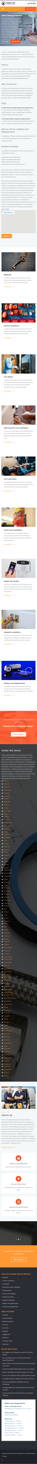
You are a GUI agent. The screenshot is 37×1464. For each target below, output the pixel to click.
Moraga (6, 1022)
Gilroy (5, 980)
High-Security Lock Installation (11, 1287)
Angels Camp (8, 870)
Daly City (6, 965)
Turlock (6, 918)
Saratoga (7, 983)
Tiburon (6, 781)
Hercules (6, 897)
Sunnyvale (7, 968)
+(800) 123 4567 (18, 734)
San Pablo (7, 811)
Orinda (6, 1019)
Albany (6, 808)
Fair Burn (5, 1325)
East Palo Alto (8, 957)
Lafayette (7, 1016)
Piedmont (7, 855)
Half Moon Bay (8, 947)
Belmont (6, 939)
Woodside (7, 941)
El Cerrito (6, 805)
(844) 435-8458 (31, 3)
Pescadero (7, 1048)
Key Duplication (7, 1290)
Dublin (6, 1046)
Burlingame (7, 1001)
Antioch (6, 1072)
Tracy (5, 915)
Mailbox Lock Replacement (10, 1303)
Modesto (6, 906)
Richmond (7, 787)
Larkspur (6, 829)
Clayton (6, 1028)
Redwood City (8, 989)
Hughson (6, 894)
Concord (6, 1061)
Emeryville (7, 802)
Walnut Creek (8, 1058)
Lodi (5, 909)
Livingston (7, 876)
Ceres (5, 858)
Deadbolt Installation (9, 1300)
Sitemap (5, 1456)
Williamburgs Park (8, 1321)
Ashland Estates (7, 1318)
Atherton (6, 954)
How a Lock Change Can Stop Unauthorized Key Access (19, 1375)
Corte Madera (8, 823)
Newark (6, 798)
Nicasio (6, 844)
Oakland (6, 819)
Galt (5, 927)
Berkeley (6, 816)
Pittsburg (7, 1013)
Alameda (6, 793)
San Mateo (7, 986)
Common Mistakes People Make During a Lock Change (18, 1369)
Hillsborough (8, 962)
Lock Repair (6, 1284)
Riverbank (7, 888)
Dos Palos (7, 891)
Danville (6, 1076)
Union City (7, 796)
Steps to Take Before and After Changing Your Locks (18, 1372)
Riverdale (6, 933)
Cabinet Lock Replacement (10, 1307)
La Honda (7, 1052)
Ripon (5, 923)
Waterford (7, 882)
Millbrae (6, 944)
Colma (6, 1007)
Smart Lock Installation (9, 1294)
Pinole (6, 852)
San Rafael (7, 1034)
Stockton (6, 903)
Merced (6, 912)
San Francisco (8, 1031)
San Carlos (7, 972)
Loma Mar (7, 1055)
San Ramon (7, 1069)
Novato (6, 930)
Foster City (7, 951)
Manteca (6, 921)
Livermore (7, 1066)
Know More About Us (7, 1147)
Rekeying (5, 1277)
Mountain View (8, 993)
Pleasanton (7, 1064)
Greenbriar (6, 1344)
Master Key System (8, 1297)
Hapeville (5, 1331)
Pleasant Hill (7, 1043)
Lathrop (6, 861)
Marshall (6, 850)
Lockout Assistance (8, 1281)
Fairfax (6, 832)
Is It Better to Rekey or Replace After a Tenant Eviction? (19, 1379)
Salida (6, 879)
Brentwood (7, 1010)
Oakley (6, 1025)
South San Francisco (10, 998)
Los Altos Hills (8, 1004)
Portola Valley (8, 959)
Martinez (6, 1040)
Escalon (6, 868)
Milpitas (6, 975)
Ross (5, 840)
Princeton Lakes (7, 1341)
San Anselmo (8, 826)
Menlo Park (7, 995)
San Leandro (7, 790)
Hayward (6, 784)
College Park (6, 1334)
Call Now (5, 41)
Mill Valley (7, 1037)
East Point (6, 1338)
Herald (6, 885)
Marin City (7, 847)
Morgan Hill (7, 977)
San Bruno (7, 936)
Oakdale (6, 864)
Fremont (6, 814)
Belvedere (7, 837)
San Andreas (8, 873)
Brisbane (6, 834)
